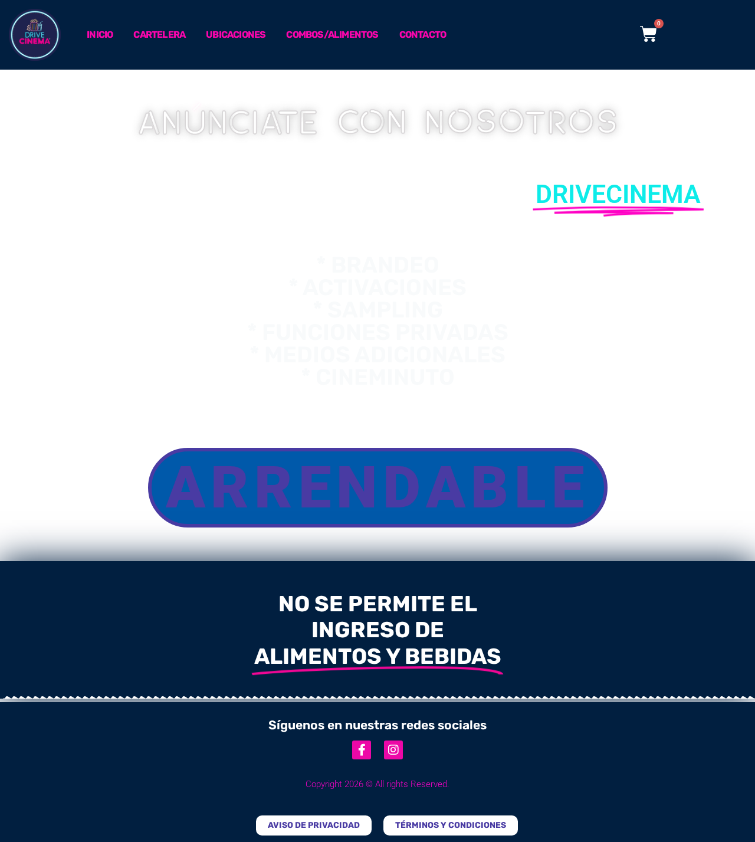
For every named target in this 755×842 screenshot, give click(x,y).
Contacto (423, 34)
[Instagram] (393, 750)
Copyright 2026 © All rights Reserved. (377, 784)
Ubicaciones (235, 34)
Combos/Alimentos (332, 34)
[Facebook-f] (361, 750)
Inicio (100, 34)
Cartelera (159, 34)
